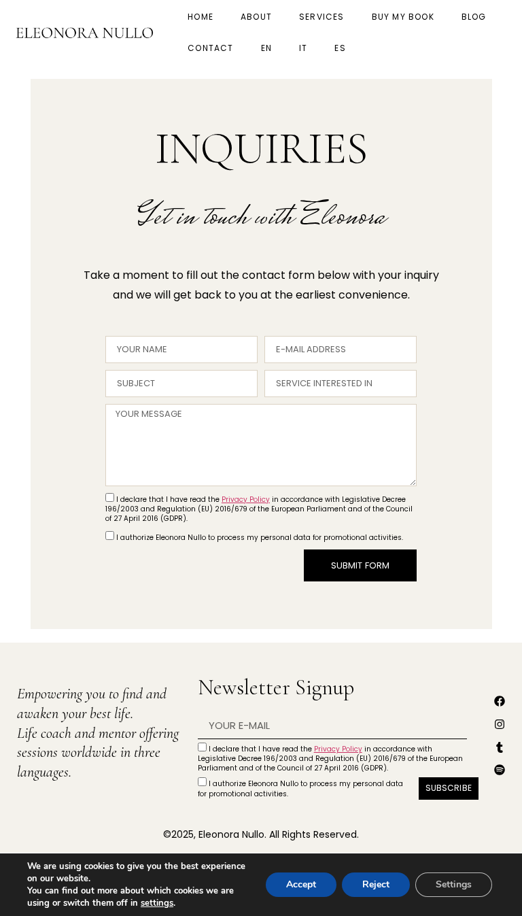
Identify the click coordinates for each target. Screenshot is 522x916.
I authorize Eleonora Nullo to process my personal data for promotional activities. (259, 537)
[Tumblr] (499, 747)
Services (322, 16)
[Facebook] (499, 701)
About (256, 16)
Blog (474, 16)
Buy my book (403, 16)
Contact (210, 48)
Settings (454, 884)
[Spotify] (499, 769)
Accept (301, 884)
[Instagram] (499, 724)
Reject (375, 884)
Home (200, 16)
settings (157, 903)
